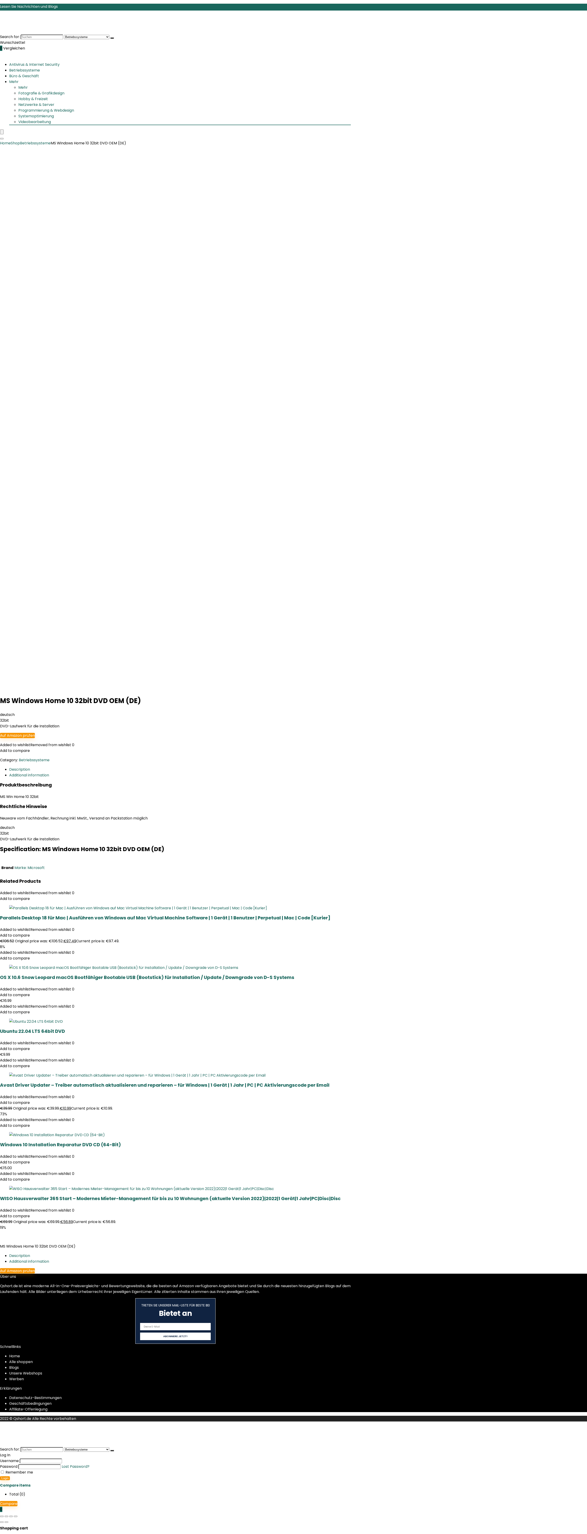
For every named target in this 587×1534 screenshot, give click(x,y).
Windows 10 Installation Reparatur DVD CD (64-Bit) (60, 1144)
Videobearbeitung (34, 121)
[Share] (11, 1516)
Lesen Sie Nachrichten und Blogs (29, 6)
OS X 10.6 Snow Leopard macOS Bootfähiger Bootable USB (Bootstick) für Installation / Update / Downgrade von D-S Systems (147, 977)
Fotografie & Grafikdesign (41, 93)
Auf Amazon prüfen (17, 735)
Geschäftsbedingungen (30, 1403)
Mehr (14, 81)
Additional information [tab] (29, 775)
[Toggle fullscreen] (6, 1516)
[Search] (2, 138)
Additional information (29, 1261)
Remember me (19, 1472)
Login (4, 1478)
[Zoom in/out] (2, 1516)
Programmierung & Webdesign (46, 110)
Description (19, 1255)
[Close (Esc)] (15, 1516)
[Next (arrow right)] (6, 1522)
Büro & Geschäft (24, 76)
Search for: (10, 36)
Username (9, 1460)
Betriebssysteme (24, 70)
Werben (16, 1379)
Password (8, 1466)
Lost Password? (75, 1466)
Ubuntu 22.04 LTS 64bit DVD (32, 1031)
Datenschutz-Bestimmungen (35, 1397)
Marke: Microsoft (29, 867)
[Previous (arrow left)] (2, 1522)
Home (5, 143)
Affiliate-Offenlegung (28, 1409)
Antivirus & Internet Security (34, 64)
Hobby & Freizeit (33, 99)
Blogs (14, 1367)
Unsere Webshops (25, 1373)
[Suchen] (112, 38)
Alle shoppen (21, 1361)
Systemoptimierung (36, 116)
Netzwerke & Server (36, 104)
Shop (15, 143)
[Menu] (2, 131)
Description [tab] (19, 769)
